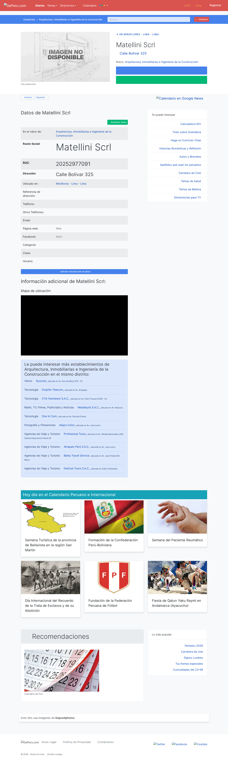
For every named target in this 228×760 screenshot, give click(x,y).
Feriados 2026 (194, 645)
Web (58, 228)
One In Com (49, 416)
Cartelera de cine (192, 651)
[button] (103, 5)
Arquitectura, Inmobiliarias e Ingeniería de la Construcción (70, 19)
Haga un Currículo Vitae (186, 140)
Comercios (29, 19)
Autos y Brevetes (190, 156)
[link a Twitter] (159, 743)
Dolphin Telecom (52, 389)
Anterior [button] (28, 97)
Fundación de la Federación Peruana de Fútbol (110, 603)
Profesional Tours (75, 434)
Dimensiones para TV (188, 197)
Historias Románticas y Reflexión (180, 148)
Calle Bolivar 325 (133, 53)
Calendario (89, 5)
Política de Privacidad (77, 742)
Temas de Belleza (190, 189)
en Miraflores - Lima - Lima (139, 34)
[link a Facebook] (179, 743)
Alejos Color (66, 425)
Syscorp (41, 381)
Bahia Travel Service (76, 455)
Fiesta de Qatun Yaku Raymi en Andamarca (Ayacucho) (176, 603)
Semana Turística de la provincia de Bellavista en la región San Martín (50, 545)
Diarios (40, 5)
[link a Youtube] (200, 743)
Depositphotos (65, 717)
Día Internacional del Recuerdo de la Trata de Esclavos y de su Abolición (49, 606)
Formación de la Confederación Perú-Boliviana (113, 542)
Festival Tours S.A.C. (76, 468)
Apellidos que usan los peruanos (181, 164)
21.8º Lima (192, 5)
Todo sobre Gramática (187, 132)
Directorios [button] (67, 5)
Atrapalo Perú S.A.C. (76, 446)
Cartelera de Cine (190, 173)
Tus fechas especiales (189, 663)
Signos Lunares (193, 657)
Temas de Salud (191, 181)
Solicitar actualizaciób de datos (75, 271)
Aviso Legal (49, 742)
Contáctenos (105, 742)
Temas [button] (51, 5)
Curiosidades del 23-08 (188, 669)
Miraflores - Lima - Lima (71, 183)
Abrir (59, 236)
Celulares (203, 19)
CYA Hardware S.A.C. (55, 398)
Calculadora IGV (191, 124)
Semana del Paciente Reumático (177, 540)
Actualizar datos (118, 122)
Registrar (215, 5)
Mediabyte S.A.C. (88, 407)
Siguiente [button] (40, 97)
